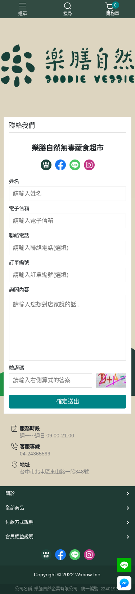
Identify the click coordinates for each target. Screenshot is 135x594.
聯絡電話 (19, 235)
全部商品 (14, 507)
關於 (10, 493)
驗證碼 (16, 368)
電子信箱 (19, 208)
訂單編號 (19, 262)
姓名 (14, 181)
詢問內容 (19, 289)
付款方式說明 (19, 522)
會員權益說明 (19, 536)
